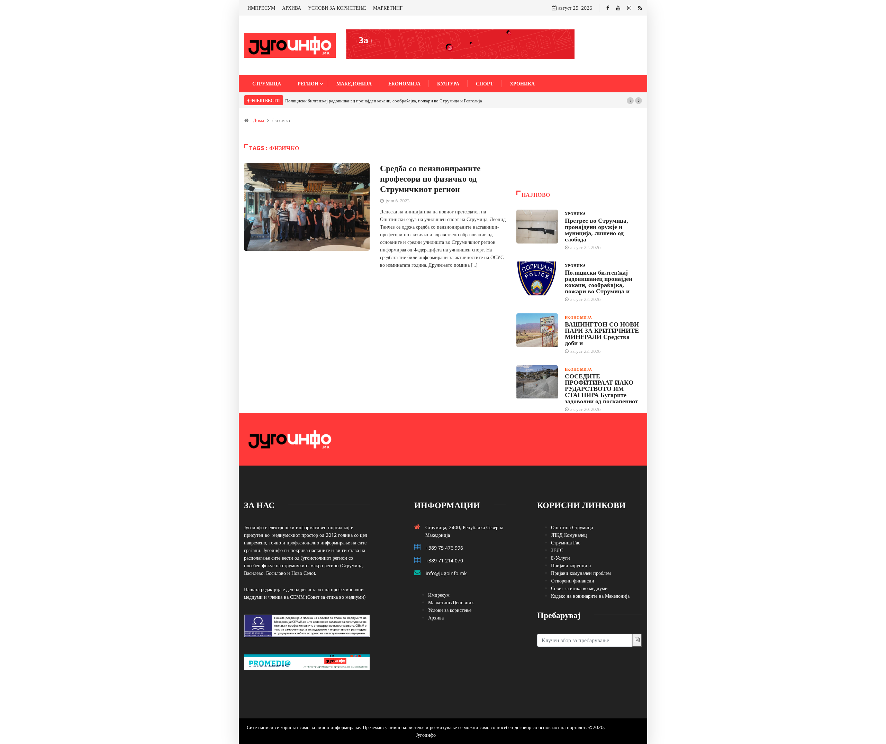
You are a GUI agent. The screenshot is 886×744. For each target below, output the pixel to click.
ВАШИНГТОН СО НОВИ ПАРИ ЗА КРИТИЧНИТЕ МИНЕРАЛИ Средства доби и (602, 333)
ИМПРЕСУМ (261, 7)
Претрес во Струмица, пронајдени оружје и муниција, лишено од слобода (596, 229)
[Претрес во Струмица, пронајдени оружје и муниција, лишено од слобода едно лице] (537, 227)
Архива (436, 617)
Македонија (354, 83)
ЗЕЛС (557, 550)
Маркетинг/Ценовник (451, 602)
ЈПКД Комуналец (569, 535)
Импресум (439, 594)
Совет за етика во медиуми (579, 588)
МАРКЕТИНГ (388, 7)
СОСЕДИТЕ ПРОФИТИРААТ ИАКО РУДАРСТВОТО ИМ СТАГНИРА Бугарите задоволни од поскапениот (601, 388)
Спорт (484, 83)
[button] (630, 100)
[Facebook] (607, 7)
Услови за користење (449, 610)
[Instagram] (629, 7)
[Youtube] (618, 7)
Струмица (266, 83)
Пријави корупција (571, 565)
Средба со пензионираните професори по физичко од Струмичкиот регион (430, 178)
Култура (448, 83)
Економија (404, 83)
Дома (258, 120)
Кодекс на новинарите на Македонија (590, 596)
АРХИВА (291, 7)
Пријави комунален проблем (581, 573)
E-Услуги (560, 557)
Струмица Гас (565, 542)
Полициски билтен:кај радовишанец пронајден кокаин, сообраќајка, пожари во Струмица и (598, 281)
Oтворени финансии (572, 580)
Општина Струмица (572, 527)
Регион (308, 83)
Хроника (522, 83)
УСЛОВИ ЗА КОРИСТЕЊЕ (337, 7)
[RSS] (640, 7)
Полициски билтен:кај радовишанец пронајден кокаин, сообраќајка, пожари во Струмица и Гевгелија (383, 101)
